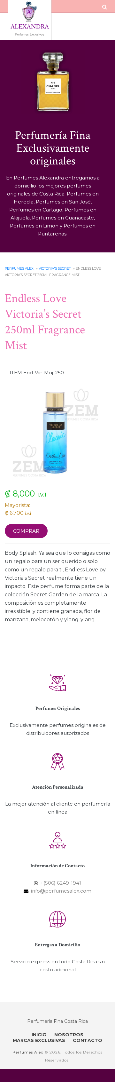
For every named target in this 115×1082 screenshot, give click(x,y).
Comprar (26, 531)
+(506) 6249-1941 (61, 883)
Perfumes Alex (19, 269)
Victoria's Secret (55, 269)
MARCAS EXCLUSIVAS (39, 1040)
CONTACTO (87, 1040)
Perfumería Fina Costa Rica (57, 1021)
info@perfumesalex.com (61, 891)
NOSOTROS (68, 1035)
